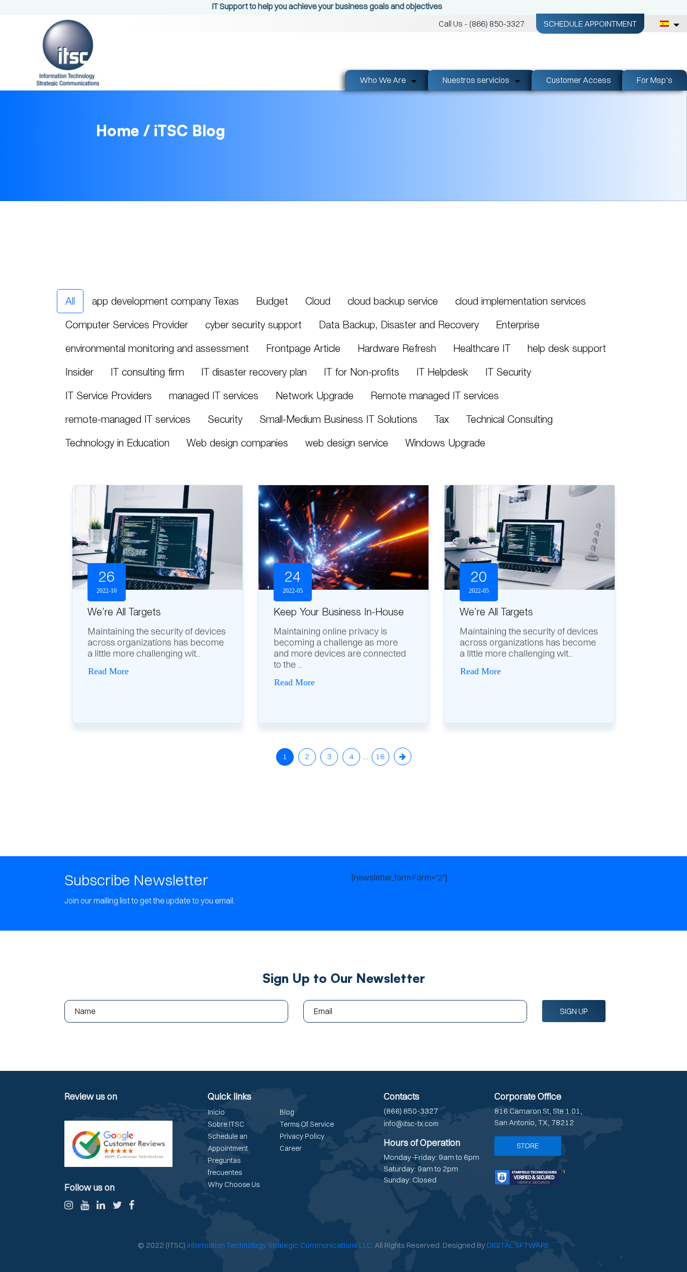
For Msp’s (654, 80)
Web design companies (237, 442)
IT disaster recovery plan (254, 372)
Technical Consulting (509, 419)
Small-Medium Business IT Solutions (338, 419)
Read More (108, 671)
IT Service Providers (108, 395)
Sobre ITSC (226, 1124)
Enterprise (518, 324)
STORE (528, 1145)
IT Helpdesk (442, 372)
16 (380, 756)
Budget (272, 301)
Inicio (216, 1112)
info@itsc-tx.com (411, 1123)
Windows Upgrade (445, 442)
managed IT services (214, 395)
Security (225, 419)
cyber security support (253, 324)
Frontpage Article (303, 348)
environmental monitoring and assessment (157, 348)
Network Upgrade (315, 395)
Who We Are (383, 80)
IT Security (508, 372)
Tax (442, 419)
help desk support (567, 348)
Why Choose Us (234, 1184)
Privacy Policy (302, 1136)
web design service (346, 442)
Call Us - (482, 24)
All (70, 301)
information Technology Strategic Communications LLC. (280, 1245)
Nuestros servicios (476, 80)
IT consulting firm (147, 372)
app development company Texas (165, 301)
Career (291, 1148)
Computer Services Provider (126, 324)
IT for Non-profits (361, 372)
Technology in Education (117, 442)
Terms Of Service (307, 1124)
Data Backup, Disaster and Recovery (399, 324)
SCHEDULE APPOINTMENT (590, 24)
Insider (79, 372)
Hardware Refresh (397, 348)
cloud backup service (393, 301)
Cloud (317, 301)
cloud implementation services (520, 301)
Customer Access (578, 80)
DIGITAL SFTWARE (518, 1245)
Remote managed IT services (435, 395)
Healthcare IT (481, 348)
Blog (287, 1112)
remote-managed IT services (128, 419)
